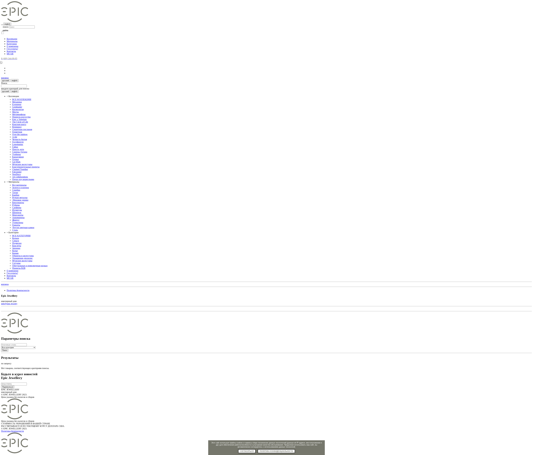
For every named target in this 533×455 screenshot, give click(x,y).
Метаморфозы (19, 114)
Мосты (15, 112)
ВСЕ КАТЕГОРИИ (21, 236)
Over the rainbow (20, 134)
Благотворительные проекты (26, 167)
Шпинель (16, 212)
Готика (15, 159)
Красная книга (19, 124)
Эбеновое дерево (20, 200)
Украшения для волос (22, 258)
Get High (16, 162)
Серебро (16, 190)
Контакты (11, 51)
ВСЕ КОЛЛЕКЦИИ (21, 99)
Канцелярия (18, 157)
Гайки (15, 147)
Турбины (16, 154)
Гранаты (16, 225)
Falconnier (17, 172)
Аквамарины (18, 217)
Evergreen (16, 104)
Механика (17, 102)
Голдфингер (18, 142)
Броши (15, 253)
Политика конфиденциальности (276, 451)
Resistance (17, 127)
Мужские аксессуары (22, 164)
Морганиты (17, 215)
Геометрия (17, 132)
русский (5, 81)
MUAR (10, 54)
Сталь (15, 230)
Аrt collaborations (20, 177)
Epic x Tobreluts (19, 119)
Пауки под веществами (23, 179)
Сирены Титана (19, 152)
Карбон (15, 195)
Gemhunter (17, 107)
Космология (18, 109)
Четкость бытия (19, 139)
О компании (12, 46)
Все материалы (19, 185)
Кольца (15, 238)
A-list (14, 137)
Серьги (15, 241)
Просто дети (18, 149)
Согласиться (247, 451)
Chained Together (20, 169)
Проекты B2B (18, 268)
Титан (15, 192)
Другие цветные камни (23, 227)
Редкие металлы (19, 197)
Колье (15, 250)
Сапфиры (16, 207)
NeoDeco (16, 174)
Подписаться (7, 387)
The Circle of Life (20, 122)
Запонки (16, 248)
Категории (12, 44)
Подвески (17, 243)
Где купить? (12, 49)
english (7, 24)
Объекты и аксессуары (23, 255)
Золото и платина (20, 187)
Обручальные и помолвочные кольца (29, 265)
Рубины (16, 205)
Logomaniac (17, 144)
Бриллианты (18, 202)
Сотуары (16, 263)
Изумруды (17, 210)
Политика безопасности (18, 290)
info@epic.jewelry (9, 304)
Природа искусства (21, 117)
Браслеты (16, 245)
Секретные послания (22, 129)
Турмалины (17, 222)
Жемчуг (16, 220)
